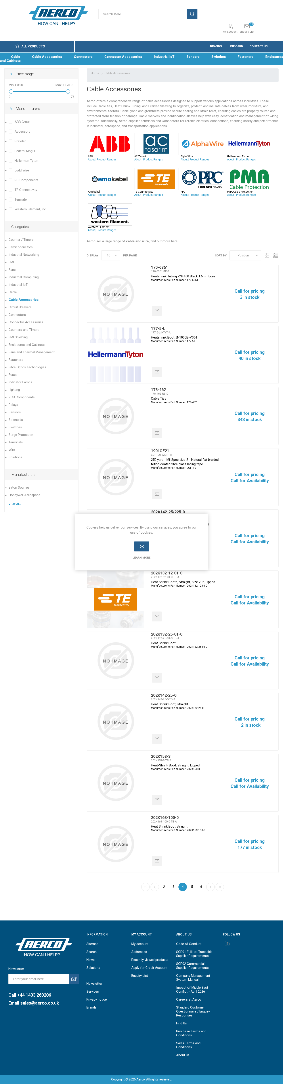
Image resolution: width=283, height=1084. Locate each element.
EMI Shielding (18, 337)
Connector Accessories (26, 322)
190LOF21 (160, 450)
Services (92, 992)
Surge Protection (21, 435)
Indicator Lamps (20, 382)
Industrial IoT (18, 285)
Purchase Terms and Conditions (191, 1033)
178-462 (158, 389)
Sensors (15, 412)
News (90, 960)
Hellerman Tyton (26, 161)
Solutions (15, 457)
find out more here (152, 241)
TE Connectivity (26, 190)
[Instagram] (227, 943)
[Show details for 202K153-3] (115, 782)
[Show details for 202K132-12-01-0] (115, 599)
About (91, 159)
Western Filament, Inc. (31, 209)
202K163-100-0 (165, 817)
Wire (12, 450)
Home (95, 73)
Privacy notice (96, 999)
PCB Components (22, 397)
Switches (15, 427)
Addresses (139, 952)
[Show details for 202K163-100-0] (115, 844)
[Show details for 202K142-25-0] (115, 721)
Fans (12, 270)
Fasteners (16, 360)
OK (142, 546)
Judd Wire (22, 170)
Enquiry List (139, 976)
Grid (267, 255)
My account (230, 31)
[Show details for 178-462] (115, 416)
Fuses (13, 375)
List (275, 255)
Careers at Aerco (188, 999)
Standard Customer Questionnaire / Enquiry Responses (193, 1011)
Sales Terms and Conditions (188, 1045)
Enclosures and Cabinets (27, 345)
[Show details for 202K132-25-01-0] (115, 660)
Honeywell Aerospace (24, 495)
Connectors (17, 315)
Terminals (16, 442)
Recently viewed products (149, 960)
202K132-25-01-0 (166, 634)
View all (15, 504)
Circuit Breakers (20, 307)
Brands (91, 1007)
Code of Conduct (188, 944)
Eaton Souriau (19, 487)
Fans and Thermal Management (32, 352)
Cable (13, 292)
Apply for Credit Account (149, 968)
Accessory (22, 132)
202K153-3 (160, 756)
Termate (21, 199)
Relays (13, 405)
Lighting (14, 390)
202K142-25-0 (163, 695)
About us (182, 1055)
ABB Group (23, 122)
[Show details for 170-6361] (115, 293)
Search (91, 952)
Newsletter (94, 984)
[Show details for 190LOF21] (115, 477)
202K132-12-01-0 (166, 573)
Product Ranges (107, 159)
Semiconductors (21, 247)
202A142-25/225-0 (168, 512)
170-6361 (159, 267)
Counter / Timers (21, 240)
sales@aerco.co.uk (39, 1003)
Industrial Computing (24, 277)
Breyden (20, 141)
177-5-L (158, 328)
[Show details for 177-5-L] (115, 355)
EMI (11, 262)
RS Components (26, 180)
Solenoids (16, 420)
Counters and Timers (24, 330)
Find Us (181, 1023)
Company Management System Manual (193, 978)
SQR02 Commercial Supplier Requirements (192, 966)
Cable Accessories (23, 300)
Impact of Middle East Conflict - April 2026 (192, 990)
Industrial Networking (24, 255)
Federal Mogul (25, 151)
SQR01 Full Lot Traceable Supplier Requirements (194, 954)
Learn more (141, 557)
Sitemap (92, 944)
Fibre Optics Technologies (27, 367)
